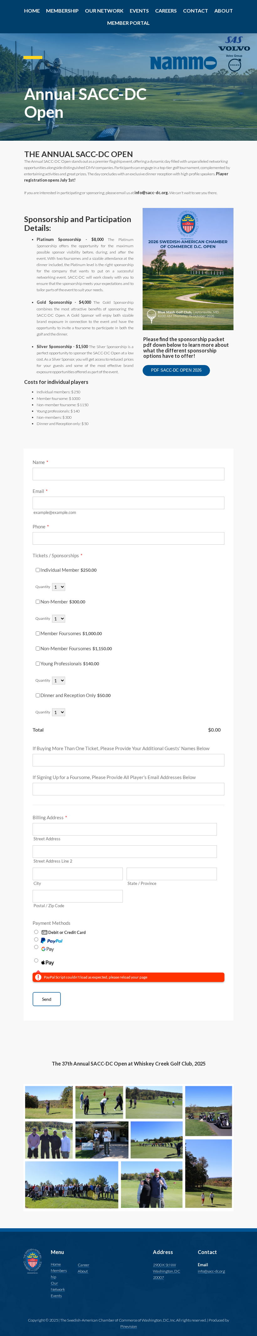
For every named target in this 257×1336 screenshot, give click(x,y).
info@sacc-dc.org (211, 1271)
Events (56, 1295)
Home (56, 1264)
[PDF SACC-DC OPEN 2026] (176, 375)
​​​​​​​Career (83, 1264)
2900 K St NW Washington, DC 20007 (166, 1271)
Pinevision (128, 1326)
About (83, 1271)
